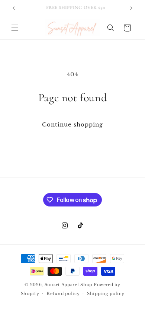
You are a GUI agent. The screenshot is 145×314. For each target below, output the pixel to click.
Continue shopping (72, 124)
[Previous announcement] (14, 8)
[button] (15, 28)
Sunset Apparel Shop (68, 284)
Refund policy (63, 293)
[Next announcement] (131, 8)
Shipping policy (106, 293)
